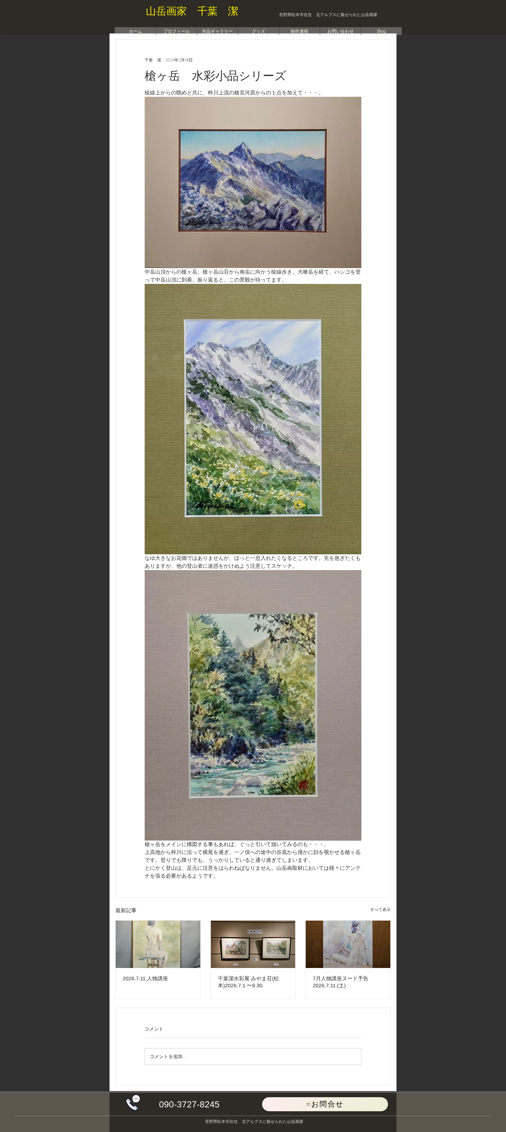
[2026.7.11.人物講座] (158, 944)
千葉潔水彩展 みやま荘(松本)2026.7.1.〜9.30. (248, 982)
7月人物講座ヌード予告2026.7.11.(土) (340, 982)
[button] (189, 1104)
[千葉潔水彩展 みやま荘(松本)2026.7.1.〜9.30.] (253, 944)
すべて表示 (380, 909)
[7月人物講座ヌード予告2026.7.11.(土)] (348, 944)
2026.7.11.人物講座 (145, 978)
